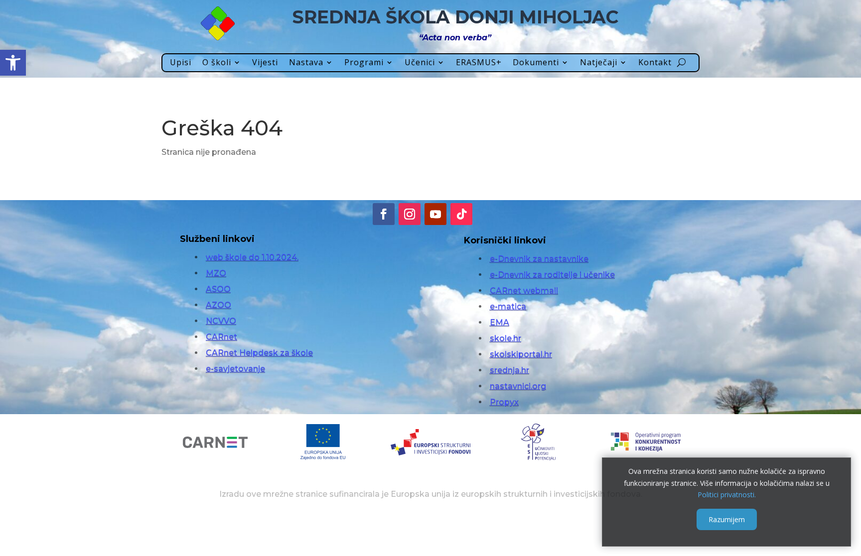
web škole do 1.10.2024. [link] (252, 257)
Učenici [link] (420, 63)
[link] (13, 63)
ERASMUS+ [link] (479, 63)
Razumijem (727, 519)
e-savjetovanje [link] (235, 368)
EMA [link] (499, 322)
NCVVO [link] (221, 321)
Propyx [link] (504, 402)
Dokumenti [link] (536, 63)
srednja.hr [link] (509, 370)
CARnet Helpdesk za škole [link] (259, 352)
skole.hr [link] (505, 338)
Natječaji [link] (598, 63)
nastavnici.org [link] (518, 386)
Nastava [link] (306, 63)
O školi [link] (216, 63)
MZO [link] (216, 273)
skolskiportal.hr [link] (521, 354)
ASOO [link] (218, 289)
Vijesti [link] (265, 63)
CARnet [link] (221, 336)
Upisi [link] (180, 63)
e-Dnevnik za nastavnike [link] (539, 258)
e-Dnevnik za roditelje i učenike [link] (552, 274)
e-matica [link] (508, 306)
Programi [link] (364, 63)
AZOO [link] (218, 305)
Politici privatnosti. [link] (727, 494)
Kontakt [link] (655, 63)
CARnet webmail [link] (524, 290)
